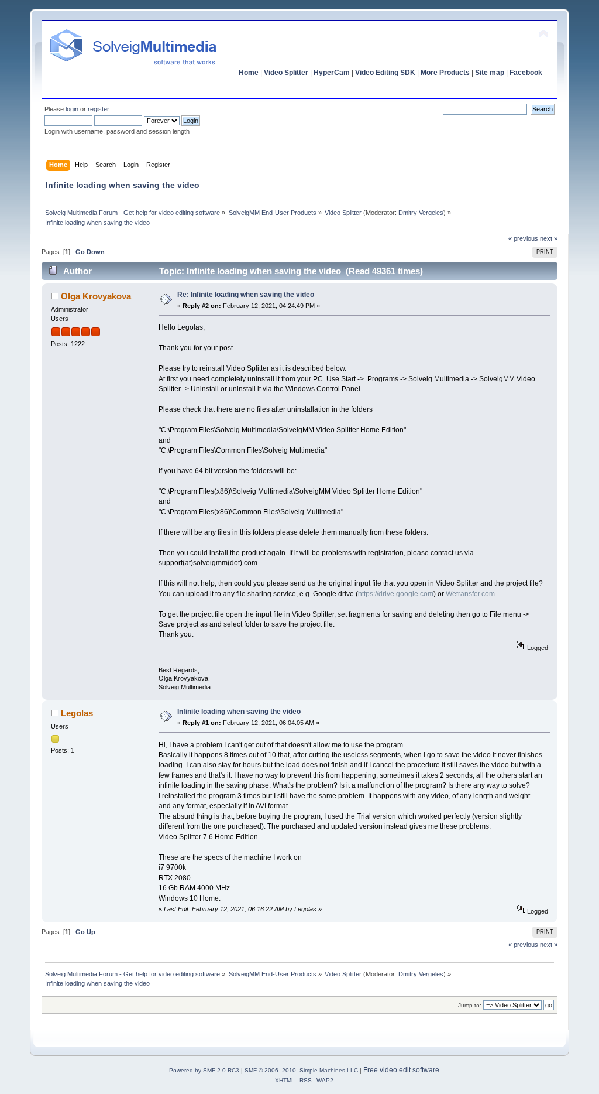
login (72, 108)
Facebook (526, 73)
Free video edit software (401, 1070)
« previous (523, 238)
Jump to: (469, 1005)
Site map (489, 73)
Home (249, 73)
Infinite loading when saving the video (239, 711)
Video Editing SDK (385, 73)
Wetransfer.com (470, 594)
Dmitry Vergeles (420, 212)
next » (548, 238)
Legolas (77, 713)
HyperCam (332, 73)
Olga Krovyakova (96, 296)
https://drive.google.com (395, 594)
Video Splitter (286, 73)
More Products (445, 73)
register (98, 108)
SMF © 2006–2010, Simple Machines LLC (301, 1070)
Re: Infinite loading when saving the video (245, 294)
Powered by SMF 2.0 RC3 (204, 1070)
